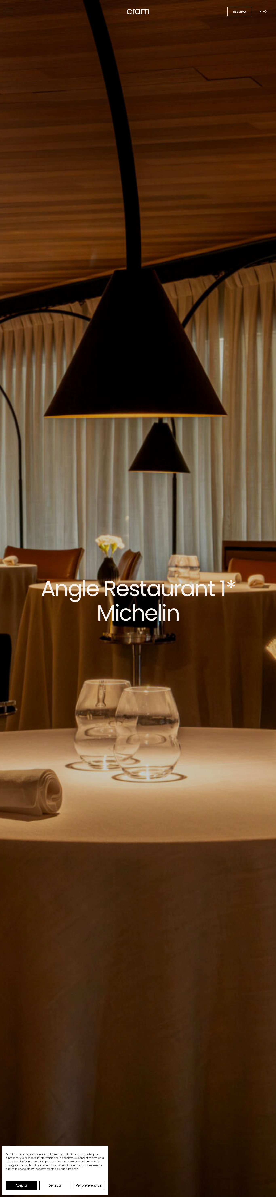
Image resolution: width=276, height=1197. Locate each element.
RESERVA (239, 11)
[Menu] (9, 11)
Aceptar (22, 1185)
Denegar (55, 1185)
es (265, 11)
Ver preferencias (88, 1185)
